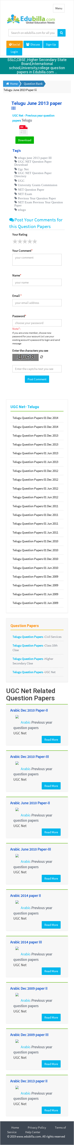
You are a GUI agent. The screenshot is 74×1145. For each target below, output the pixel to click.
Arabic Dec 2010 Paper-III (29, 756)
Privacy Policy (37, 1127)
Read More (51, 739)
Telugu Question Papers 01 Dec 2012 (35, 471)
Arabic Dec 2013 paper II (28, 1081)
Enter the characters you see (30, 350)
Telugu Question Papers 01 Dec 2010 (35, 541)
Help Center (32, 1132)
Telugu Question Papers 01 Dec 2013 (35, 435)
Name (16, 275)
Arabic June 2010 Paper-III (30, 849)
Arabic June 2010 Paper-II (30, 802)
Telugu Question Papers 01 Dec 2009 (35, 576)
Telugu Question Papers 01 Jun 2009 (35, 594)
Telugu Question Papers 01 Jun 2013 (35, 453)
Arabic (25, 722)
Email (17, 296)
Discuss (35, 44)
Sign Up (51, 44)
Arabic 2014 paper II (25, 895)
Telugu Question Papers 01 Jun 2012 (35, 488)
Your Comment (22, 251)
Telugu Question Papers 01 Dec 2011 (35, 506)
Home (15, 1127)
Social (16, 44)
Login (14, 52)
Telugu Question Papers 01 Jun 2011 (35, 523)
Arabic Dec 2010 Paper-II (29, 710)
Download (24, 140)
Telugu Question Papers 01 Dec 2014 (35, 418)
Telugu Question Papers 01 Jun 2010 (35, 568)
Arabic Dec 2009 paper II (28, 988)
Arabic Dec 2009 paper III (29, 1034)
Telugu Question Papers (28, 637)
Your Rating (19, 234)
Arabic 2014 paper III (26, 942)
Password (19, 316)
